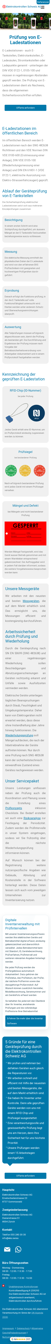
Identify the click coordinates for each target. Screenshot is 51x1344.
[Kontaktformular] (18, 1249)
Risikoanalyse (32, 818)
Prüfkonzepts (13, 808)
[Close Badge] (30, 1338)
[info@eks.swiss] (7, 1249)
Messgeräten (31, 601)
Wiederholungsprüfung (19, 735)
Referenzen (43, 2)
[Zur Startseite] (21, 6)
